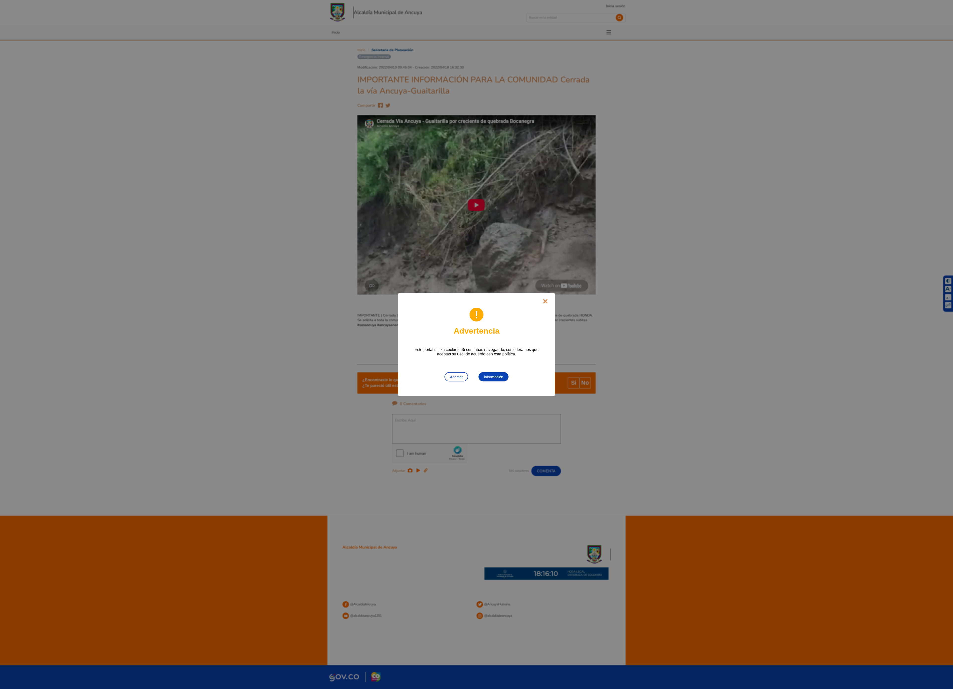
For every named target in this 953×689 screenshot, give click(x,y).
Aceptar (456, 377)
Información (493, 377)
